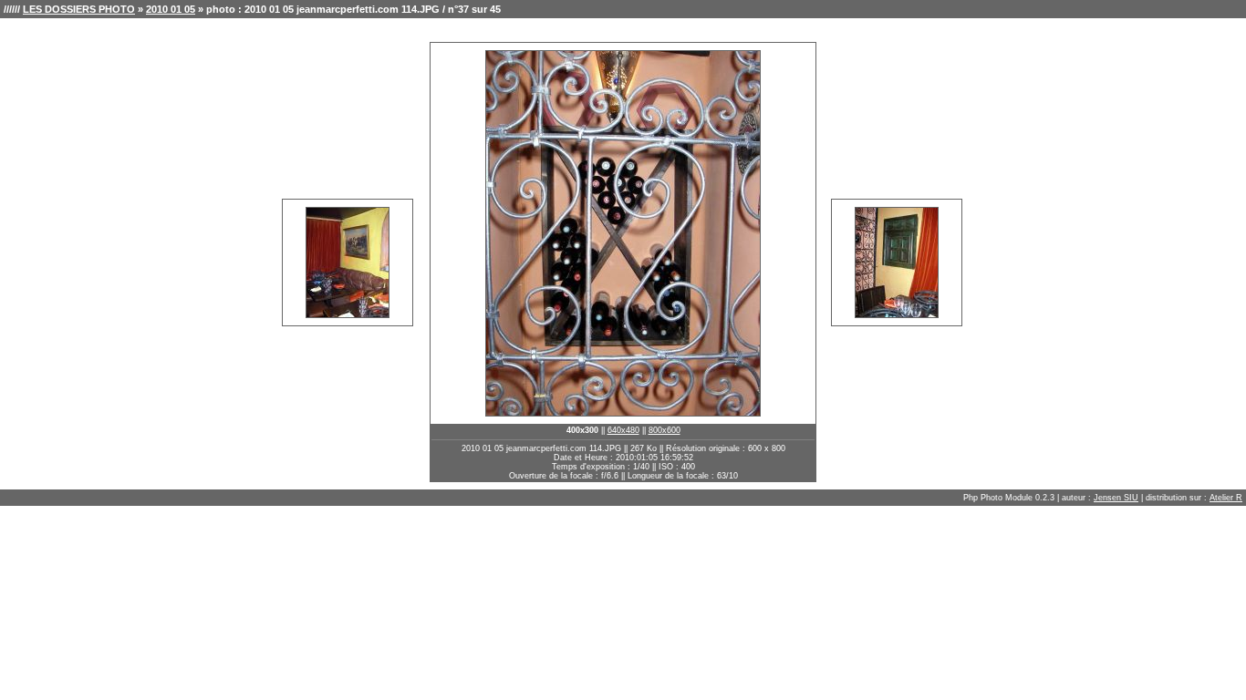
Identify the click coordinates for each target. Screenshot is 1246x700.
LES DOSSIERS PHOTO (79, 9)
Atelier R (1226, 497)
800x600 (664, 430)
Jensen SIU (1116, 497)
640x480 (623, 430)
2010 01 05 (170, 9)
